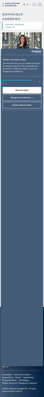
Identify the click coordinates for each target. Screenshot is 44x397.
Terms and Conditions (22, 375)
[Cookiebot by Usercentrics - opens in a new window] (31, 51)
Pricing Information (9, 380)
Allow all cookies (22, 90)
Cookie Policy (7, 377)
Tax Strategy (24, 380)
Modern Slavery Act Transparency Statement (19, 383)
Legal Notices (28, 377)
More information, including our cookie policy (16, 81)
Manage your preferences (21, 97)
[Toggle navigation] (40, 4)
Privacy (18, 377)
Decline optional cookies (22, 105)
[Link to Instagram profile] (7, 367)
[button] (34, 5)
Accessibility (7, 375)
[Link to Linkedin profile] (3, 367)
